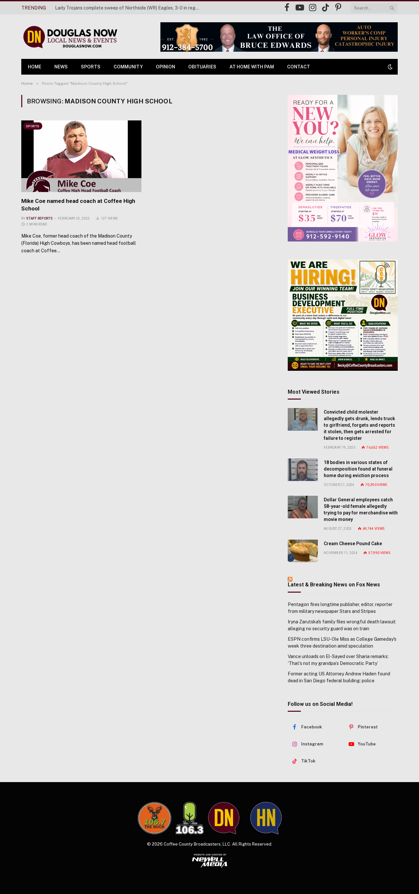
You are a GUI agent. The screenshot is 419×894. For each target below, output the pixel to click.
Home (34, 66)
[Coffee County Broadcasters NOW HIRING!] (343, 315)
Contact (298, 66)
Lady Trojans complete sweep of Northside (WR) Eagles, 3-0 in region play (128, 7)
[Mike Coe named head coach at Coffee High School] (81, 156)
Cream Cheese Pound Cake (353, 543)
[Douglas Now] (69, 36)
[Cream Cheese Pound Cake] (303, 551)
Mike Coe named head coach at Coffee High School (78, 205)
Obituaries (202, 66)
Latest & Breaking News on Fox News (334, 584)
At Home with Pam (251, 66)
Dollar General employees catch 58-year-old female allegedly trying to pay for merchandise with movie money (361, 509)
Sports (90, 66)
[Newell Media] (209, 860)
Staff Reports (39, 218)
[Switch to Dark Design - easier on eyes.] (389, 66)
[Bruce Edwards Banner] (279, 37)
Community (128, 66)
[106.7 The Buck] (154, 818)
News (61, 66)
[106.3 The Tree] (189, 818)
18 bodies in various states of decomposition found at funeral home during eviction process (358, 469)
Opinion (165, 66)
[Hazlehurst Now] (266, 818)
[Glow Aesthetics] (343, 168)
